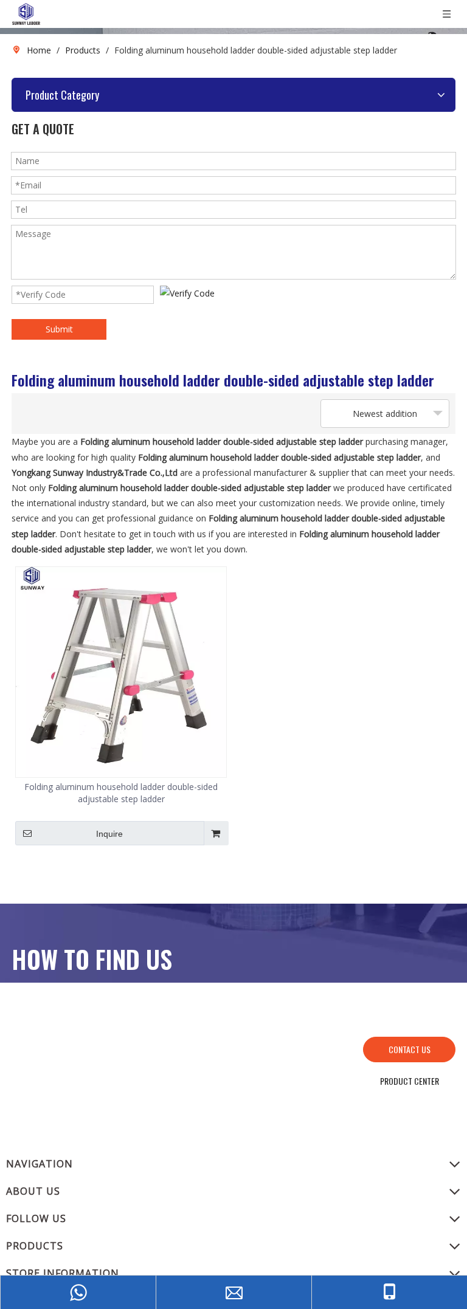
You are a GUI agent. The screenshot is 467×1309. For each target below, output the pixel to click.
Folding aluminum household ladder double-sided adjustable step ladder (121, 793)
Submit (59, 329)
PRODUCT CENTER (409, 1080)
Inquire (109, 834)
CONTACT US (410, 1049)
